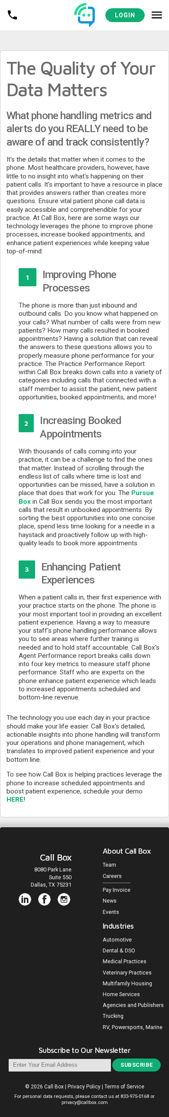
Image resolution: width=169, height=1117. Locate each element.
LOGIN (125, 15)
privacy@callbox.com (85, 1102)
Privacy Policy (84, 1087)
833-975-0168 (134, 1096)
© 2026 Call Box (45, 1087)
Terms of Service (124, 1087)
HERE (14, 799)
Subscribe (136, 1065)
